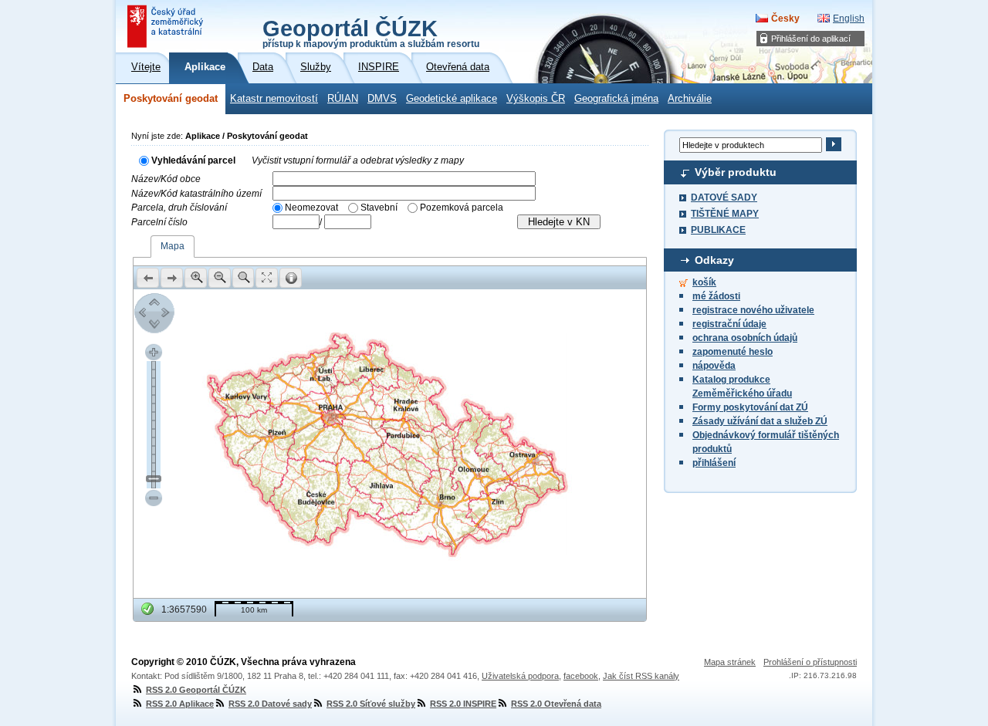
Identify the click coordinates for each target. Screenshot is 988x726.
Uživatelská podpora (520, 675)
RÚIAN (342, 98)
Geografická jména (616, 98)
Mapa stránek (730, 662)
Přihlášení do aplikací (811, 38)
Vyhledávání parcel (193, 160)
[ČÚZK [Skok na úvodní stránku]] (166, 26)
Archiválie (690, 98)
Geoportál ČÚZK (370, 32)
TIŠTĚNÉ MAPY (725, 213)
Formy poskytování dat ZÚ (750, 407)
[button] (148, 278)
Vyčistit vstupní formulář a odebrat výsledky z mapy (358, 160)
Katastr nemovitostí (274, 98)
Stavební (379, 207)
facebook (580, 675)
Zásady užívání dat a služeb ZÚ (759, 421)
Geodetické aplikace (451, 98)
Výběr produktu (736, 172)
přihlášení (714, 463)
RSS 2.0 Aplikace (180, 703)
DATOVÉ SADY (724, 197)
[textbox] (404, 178)
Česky (785, 18)
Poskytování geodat (171, 98)
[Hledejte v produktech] (833, 144)
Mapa (172, 246)
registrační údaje (729, 324)
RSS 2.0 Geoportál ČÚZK (196, 689)
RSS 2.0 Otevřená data (556, 703)
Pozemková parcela (461, 207)
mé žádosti (716, 296)
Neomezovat (311, 207)
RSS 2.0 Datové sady (270, 703)
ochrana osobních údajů (744, 338)
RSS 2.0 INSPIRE (463, 703)
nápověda (714, 365)
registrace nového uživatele (753, 310)
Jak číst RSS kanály (641, 675)
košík (704, 282)
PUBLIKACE (718, 230)
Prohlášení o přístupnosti (810, 662)
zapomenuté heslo (732, 351)
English (848, 18)
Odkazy (714, 260)
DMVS (382, 98)
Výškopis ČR (535, 98)
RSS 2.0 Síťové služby (371, 703)
